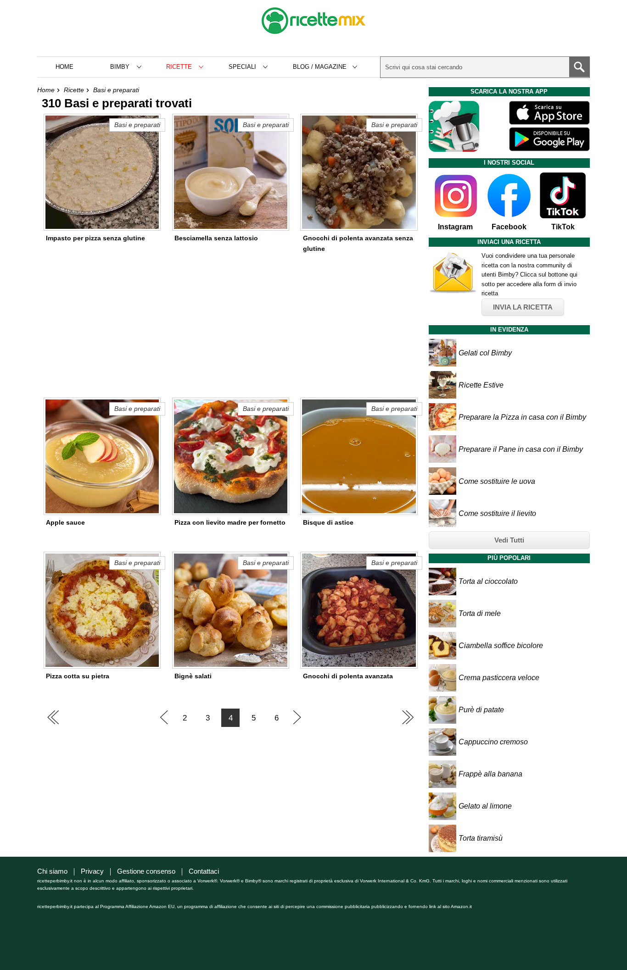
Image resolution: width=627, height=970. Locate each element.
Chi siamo (52, 871)
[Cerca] (579, 67)
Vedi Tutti (509, 540)
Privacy (92, 871)
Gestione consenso (146, 871)
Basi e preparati (116, 90)
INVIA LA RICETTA (523, 307)
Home (64, 66)
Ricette (74, 90)
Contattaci (204, 871)
